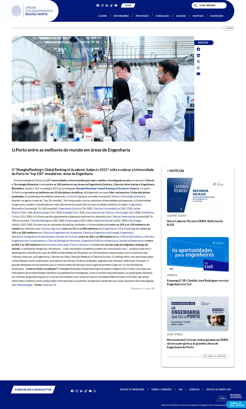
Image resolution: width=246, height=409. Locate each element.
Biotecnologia (41, 212)
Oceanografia (132, 228)
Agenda (181, 15)
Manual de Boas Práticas (237, 404)
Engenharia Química (69, 208)
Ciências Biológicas (41, 220)
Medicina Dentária (104, 220)
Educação (63, 244)
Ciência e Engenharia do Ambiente (62, 232)
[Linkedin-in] (107, 5)
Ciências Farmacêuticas (106, 208)
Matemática (136, 240)
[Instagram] (102, 5)
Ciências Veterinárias (123, 216)
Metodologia (24, 284)
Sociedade (216, 15)
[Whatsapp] (95, 391)
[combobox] (209, 5)
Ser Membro (121, 15)
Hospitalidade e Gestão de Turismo (57, 236)
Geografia (29, 236)
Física (73, 244)
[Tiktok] (111, 5)
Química (84, 244)
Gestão (123, 240)
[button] (198, 49)
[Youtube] (116, 5)
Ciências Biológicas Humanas (63, 240)
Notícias (198, 15)
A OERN (102, 15)
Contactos (194, 389)
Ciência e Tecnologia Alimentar (127, 196)
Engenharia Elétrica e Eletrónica (99, 240)
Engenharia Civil (112, 228)
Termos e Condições (161, 389)
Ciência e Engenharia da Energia (101, 232)
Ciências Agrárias (51, 228)
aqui (124, 248)
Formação (162, 15)
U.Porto (73, 196)
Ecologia (67, 212)
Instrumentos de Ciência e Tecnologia (107, 212)
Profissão (142, 15)
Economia (51, 244)
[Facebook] (98, 5)
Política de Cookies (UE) (219, 389)
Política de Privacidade (132, 389)
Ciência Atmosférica (131, 236)
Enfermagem (72, 220)
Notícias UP (49, 284)
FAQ (180, 389)
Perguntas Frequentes (236, 396)
